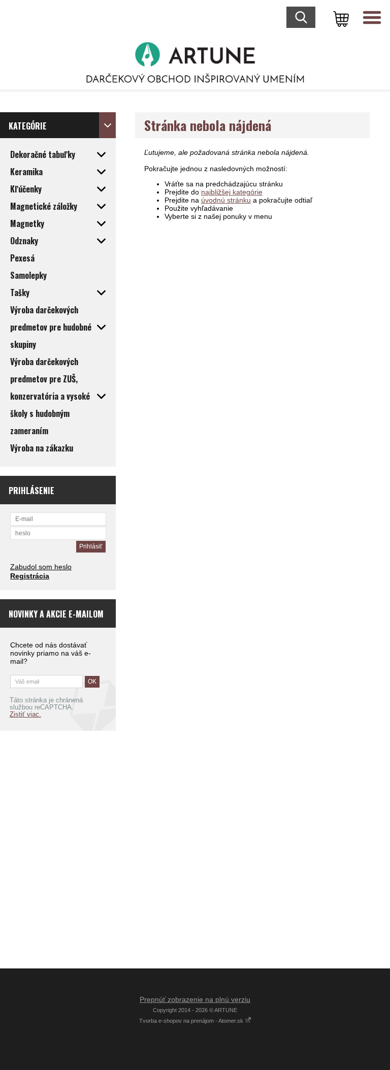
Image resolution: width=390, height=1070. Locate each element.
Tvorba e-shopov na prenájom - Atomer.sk (192, 1021)
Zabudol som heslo (41, 567)
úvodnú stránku (226, 200)
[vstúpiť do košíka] (339, 18)
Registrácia (29, 576)
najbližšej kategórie (232, 192)
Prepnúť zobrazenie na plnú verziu (195, 999)
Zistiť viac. (25, 714)
